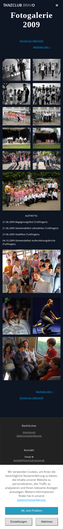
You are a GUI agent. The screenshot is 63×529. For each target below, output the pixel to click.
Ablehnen (47, 521)
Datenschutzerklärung (31, 500)
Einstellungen (18, 521)
